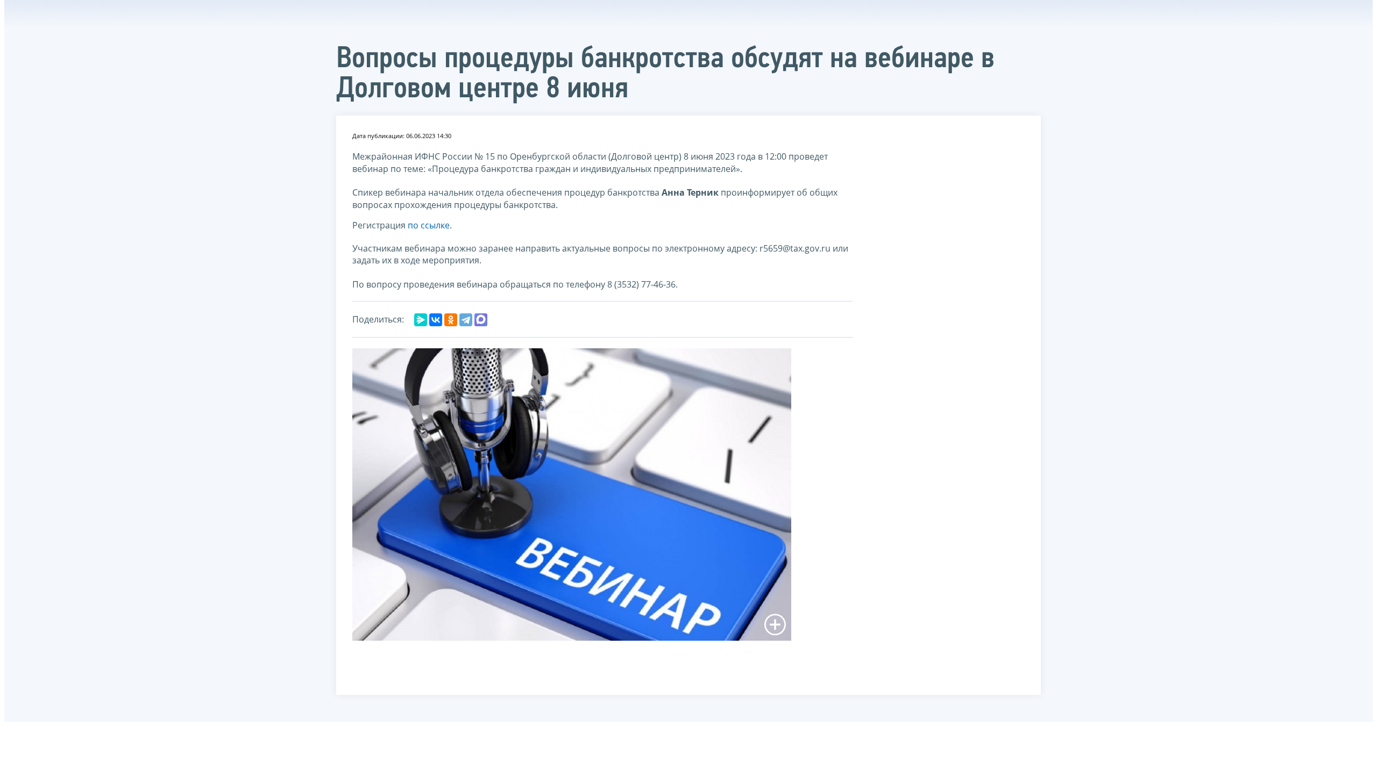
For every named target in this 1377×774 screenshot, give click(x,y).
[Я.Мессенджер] (420, 319)
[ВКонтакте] (435, 319)
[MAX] (480, 319)
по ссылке (429, 225)
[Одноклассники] (450, 319)
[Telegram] (465, 319)
